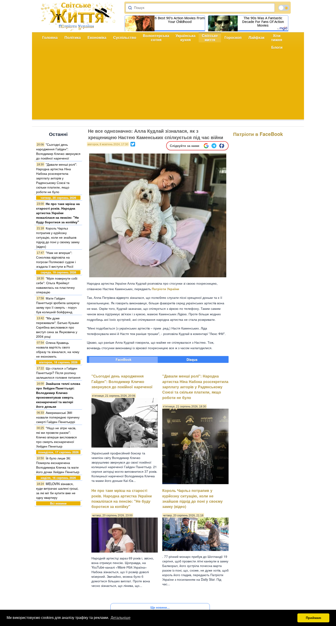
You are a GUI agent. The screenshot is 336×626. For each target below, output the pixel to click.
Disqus (192, 359)
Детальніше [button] (121, 618)
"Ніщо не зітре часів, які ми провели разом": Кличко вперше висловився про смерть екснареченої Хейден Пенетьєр (56, 437)
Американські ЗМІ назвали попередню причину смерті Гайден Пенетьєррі (58, 417)
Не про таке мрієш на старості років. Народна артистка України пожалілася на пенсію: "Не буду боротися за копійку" (58, 212)
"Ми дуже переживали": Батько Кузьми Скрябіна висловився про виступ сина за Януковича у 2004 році (57, 327)
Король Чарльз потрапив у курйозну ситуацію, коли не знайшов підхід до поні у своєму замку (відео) (58, 237)
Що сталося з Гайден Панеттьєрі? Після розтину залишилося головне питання (58, 373)
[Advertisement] (168, 87)
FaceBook (123, 359)
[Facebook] (222, 146)
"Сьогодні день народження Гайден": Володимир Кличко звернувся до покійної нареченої (58, 151)
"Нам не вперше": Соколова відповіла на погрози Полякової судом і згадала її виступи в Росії (56, 259)
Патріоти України (165, 288)
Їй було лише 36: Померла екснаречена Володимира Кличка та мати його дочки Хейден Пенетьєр (57, 465)
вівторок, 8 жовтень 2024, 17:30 (108, 144)
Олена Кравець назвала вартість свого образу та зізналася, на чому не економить (57, 349)
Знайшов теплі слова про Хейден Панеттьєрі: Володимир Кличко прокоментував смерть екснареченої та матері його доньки (58, 395)
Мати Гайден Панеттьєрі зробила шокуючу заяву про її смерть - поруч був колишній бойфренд (58, 305)
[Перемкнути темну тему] (284, 8)
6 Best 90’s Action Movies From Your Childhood (180, 19)
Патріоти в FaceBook (258, 133)
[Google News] (206, 146)
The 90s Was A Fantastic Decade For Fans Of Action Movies (263, 21)
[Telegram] (214, 146)
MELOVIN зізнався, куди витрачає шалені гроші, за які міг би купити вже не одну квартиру (57, 490)
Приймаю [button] (313, 618)
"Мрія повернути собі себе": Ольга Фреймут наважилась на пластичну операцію (56, 285)
